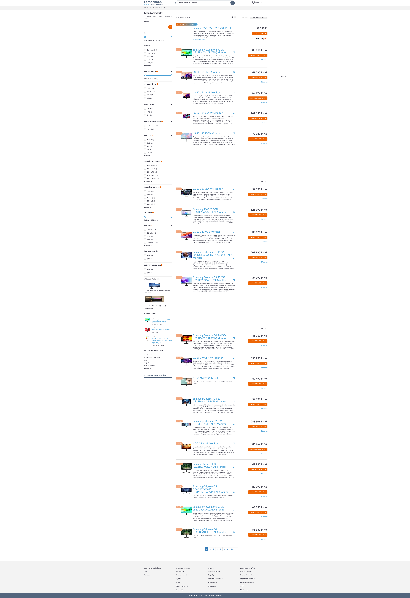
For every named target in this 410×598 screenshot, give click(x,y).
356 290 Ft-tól (259, 358)
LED (148, 88)
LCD (148, 98)
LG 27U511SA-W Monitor (208, 189)
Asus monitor (147, 18)
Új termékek (180, 571)
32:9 (148, 153)
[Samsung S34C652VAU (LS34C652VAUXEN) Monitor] (186, 213)
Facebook (147, 575)
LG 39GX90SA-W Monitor (208, 358)
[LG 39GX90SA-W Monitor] (186, 362)
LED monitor (167, 16)
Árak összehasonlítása (258, 55)
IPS (148, 109)
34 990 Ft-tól (259, 278)
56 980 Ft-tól (259, 530)
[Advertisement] (277, 44)
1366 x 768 (151, 169)
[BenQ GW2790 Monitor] (186, 382)
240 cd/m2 (150, 239)
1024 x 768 (151, 165)
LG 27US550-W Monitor (207, 133)
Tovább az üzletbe (259, 33)
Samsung (150, 50)
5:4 (148, 149)
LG (148, 59)
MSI (148, 63)
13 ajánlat (264, 408)
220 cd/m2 (150, 233)
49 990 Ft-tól (259, 464)
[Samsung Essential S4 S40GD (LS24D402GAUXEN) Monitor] (186, 339)
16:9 (148, 140)
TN (148, 115)
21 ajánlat (264, 82)
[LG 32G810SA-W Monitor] (186, 117)
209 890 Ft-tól (259, 252)
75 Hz (149, 194)
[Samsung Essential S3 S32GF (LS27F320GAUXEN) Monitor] (186, 281)
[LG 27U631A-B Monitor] (186, 96)
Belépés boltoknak (246, 571)
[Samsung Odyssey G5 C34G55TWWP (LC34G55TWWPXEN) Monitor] (186, 490)
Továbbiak (147, 65)
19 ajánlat (264, 59)
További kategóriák (182, 586)
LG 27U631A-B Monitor (206, 92)
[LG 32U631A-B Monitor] (186, 76)
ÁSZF (242, 586)
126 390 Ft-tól (259, 210)
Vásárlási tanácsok (214, 571)
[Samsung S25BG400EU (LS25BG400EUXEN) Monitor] (186, 468)
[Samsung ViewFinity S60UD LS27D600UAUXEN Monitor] (186, 511)
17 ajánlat (264, 287)
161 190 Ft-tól (259, 113)
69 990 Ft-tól (259, 507)
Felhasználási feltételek (215, 579)
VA (148, 112)
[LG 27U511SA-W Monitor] (186, 193)
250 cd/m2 (150, 242)
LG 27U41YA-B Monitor (206, 232)
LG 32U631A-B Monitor (206, 72)
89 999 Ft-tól (259, 487)
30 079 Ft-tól (259, 232)
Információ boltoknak (247, 575)
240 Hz (149, 201)
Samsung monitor (157, 16)
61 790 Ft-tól (259, 72)
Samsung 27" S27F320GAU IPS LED (213, 28)
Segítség (211, 575)
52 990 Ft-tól (259, 189)
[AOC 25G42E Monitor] (186, 447)
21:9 (148, 143)
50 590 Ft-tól (259, 93)
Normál (149, 129)
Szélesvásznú (151, 126)
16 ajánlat (264, 517)
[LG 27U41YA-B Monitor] (186, 235)
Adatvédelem (212, 582)
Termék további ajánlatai (199, 39)
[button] (259, 2)
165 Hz (149, 198)
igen (148, 255)
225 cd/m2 (150, 236)
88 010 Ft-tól (259, 50)
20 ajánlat (264, 219)
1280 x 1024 (151, 175)
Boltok (178, 582)
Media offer (244, 590)
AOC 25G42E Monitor (205, 443)
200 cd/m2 (150, 230)
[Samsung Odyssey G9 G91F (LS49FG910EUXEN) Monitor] (186, 425)
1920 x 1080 (151, 178)
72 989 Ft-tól (259, 134)
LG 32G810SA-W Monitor (208, 113)
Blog (145, 571)
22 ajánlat (264, 102)
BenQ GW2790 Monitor (206, 378)
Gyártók (178, 579)
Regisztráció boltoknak (247, 579)
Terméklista (179, 590)
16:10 (149, 146)
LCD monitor (147, 16)
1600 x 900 (151, 172)
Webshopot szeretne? (247, 582)
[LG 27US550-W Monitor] (186, 137)
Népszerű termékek (182, 575)
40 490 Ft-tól (259, 378)
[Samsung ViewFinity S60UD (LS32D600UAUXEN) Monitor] (186, 53)
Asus (148, 56)
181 (232, 549)
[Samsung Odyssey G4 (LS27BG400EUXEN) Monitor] (186, 533)
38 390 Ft (261, 28)
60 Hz (149, 191)
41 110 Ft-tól (259, 336)
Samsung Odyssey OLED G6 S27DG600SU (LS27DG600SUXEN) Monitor (213, 255)
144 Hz (149, 204)
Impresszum (212, 586)
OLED (149, 95)
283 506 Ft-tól (259, 421)
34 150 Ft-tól (259, 444)
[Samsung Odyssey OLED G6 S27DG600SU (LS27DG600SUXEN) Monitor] (186, 256)
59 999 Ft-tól (259, 399)
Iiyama (149, 53)
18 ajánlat (264, 496)
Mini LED (150, 92)
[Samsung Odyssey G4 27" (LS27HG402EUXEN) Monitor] (186, 402)
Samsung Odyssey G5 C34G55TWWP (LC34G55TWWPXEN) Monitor (210, 489)
